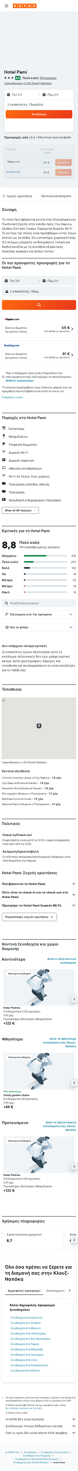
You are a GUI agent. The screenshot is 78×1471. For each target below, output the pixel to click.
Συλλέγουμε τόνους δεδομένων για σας (34, 1426)
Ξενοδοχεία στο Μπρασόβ (26, 1349)
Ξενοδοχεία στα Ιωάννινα (26, 1317)
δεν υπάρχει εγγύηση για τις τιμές (24, 1408)
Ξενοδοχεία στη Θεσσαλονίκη (29, 1365)
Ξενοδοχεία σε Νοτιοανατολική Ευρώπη (36, 1459)
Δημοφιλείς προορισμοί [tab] (24, 1290)
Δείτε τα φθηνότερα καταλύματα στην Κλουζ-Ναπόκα (59, 1042)
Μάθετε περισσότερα (20, 380)
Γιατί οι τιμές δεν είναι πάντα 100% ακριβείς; (37, 1433)
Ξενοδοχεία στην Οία (23, 1360)
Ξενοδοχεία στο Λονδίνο (25, 1323)
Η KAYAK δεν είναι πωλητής (25, 1419)
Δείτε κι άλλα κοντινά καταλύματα (61, 960)
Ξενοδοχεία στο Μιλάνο (25, 1370)
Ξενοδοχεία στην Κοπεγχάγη (28, 1333)
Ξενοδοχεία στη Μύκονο (25, 1328)
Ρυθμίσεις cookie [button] (12, 397)
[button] (6, 6)
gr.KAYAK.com (12, 1452)
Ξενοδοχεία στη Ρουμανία (37, 1455)
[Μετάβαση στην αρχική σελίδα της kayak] (25, 6)
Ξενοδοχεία (30, 1452)
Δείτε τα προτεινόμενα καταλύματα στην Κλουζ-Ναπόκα (59, 1126)
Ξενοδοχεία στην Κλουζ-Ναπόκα (31, 1462)
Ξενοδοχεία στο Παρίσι (24, 1344)
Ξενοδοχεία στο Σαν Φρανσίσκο (30, 1338)
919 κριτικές (48, 78)
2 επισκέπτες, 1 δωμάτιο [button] (25, 104)
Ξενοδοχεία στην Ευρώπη (54, 1452)
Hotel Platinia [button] (11, 1007)
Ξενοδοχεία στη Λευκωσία (26, 1354)
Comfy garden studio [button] (16, 1095)
